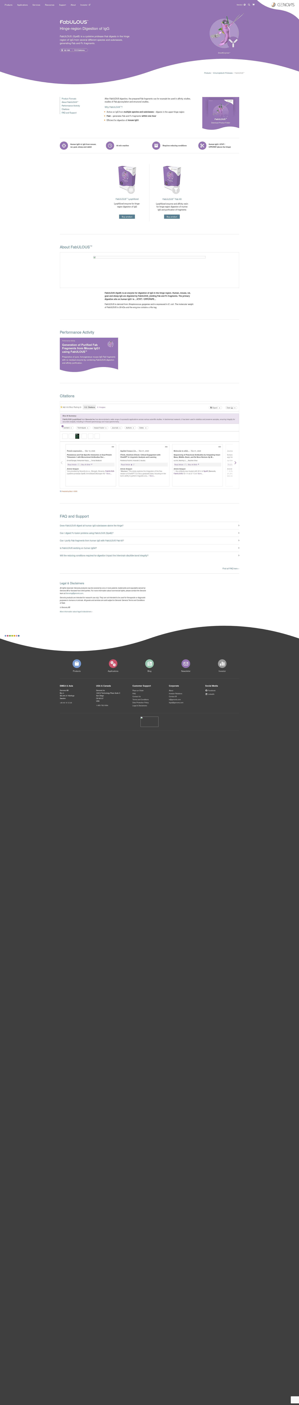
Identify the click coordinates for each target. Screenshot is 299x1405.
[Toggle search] (249, 5)
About (171, 696)
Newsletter (185, 676)
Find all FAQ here (230, 574)
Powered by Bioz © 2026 (69, 497)
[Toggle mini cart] (253, 5)
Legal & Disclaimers (139, 711)
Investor (222, 676)
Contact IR (173, 702)
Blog (149, 676)
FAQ (134, 699)
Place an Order (138, 696)
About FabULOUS (70, 102)
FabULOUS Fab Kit (172, 198)
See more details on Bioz (231, 497)
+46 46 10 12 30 (66, 708)
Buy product (127, 216)
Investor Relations (175, 699)
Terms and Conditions (140, 705)
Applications (113, 676)
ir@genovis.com (175, 705)
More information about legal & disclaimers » (76, 617)
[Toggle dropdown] (8, 5)
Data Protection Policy (140, 708)
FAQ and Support (69, 112)
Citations (65, 109)
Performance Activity (71, 105)
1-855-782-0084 (102, 711)
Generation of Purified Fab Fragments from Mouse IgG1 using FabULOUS (81, 348)
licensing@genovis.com (74, 599)
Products (207, 73)
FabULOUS (221, 119)
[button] (149, 531)
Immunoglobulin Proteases (223, 73)
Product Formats (69, 98)
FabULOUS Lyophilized (127, 198)
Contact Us (136, 702)
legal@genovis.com (176, 708)
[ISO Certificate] (149, 728)
